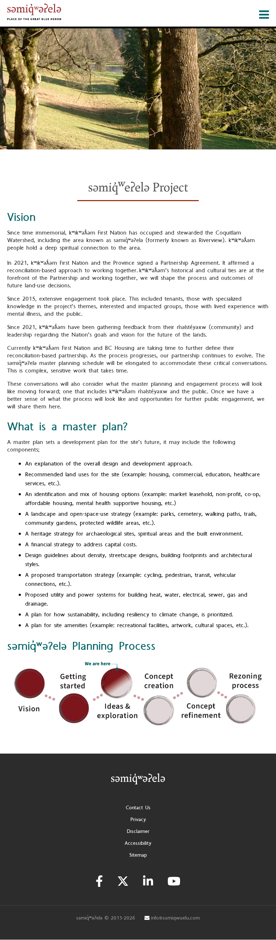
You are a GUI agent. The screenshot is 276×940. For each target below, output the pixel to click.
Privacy (138, 820)
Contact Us (138, 808)
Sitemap (138, 855)
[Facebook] (99, 881)
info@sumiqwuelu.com (175, 918)
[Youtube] (173, 881)
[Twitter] (123, 881)
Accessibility (138, 843)
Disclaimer (138, 831)
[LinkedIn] (148, 881)
